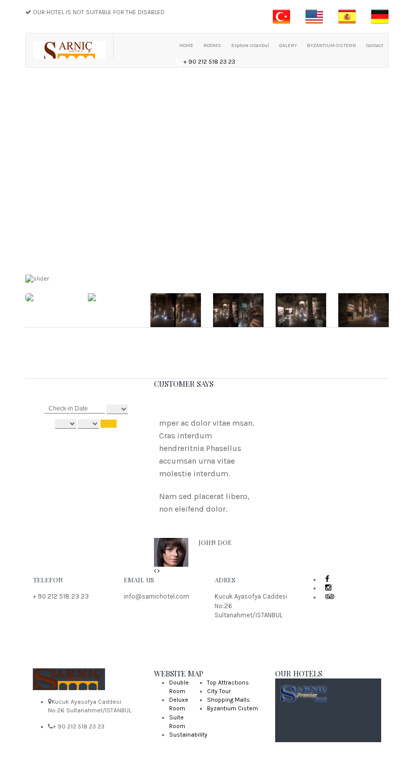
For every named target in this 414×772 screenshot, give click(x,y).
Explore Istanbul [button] (250, 45)
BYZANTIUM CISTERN (331, 45)
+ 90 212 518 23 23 (209, 61)
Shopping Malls (228, 699)
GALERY (288, 45)
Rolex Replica (165, 682)
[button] (156, 570)
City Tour (219, 691)
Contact (374, 45)
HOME (186, 45)
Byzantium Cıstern (232, 708)
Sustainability (188, 734)
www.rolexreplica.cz (212, 682)
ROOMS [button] (212, 45)
